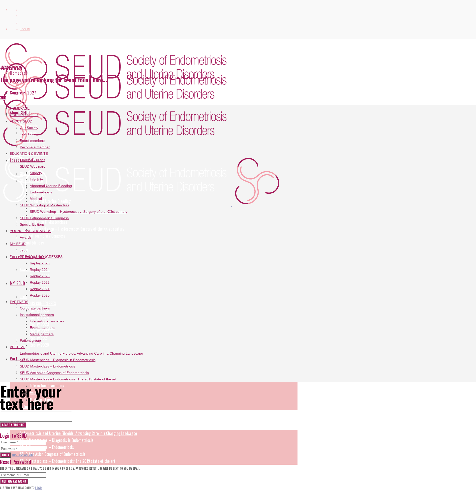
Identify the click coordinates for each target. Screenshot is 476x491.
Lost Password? (22, 455)
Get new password (14, 481)
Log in (25, 29)
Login (5, 455)
